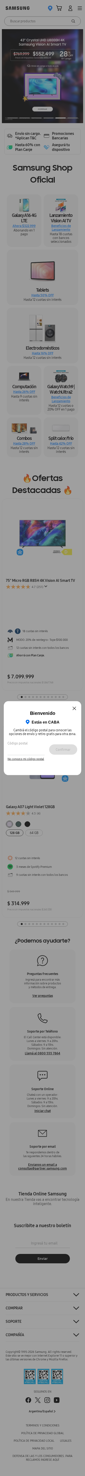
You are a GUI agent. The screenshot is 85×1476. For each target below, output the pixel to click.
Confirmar (63, 749)
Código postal (18, 743)
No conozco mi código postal (26, 759)
